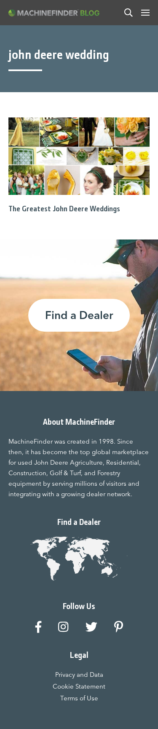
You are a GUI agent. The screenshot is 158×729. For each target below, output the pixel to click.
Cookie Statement (79, 686)
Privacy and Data (79, 674)
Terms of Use (79, 698)
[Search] (128, 13)
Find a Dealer (79, 315)
